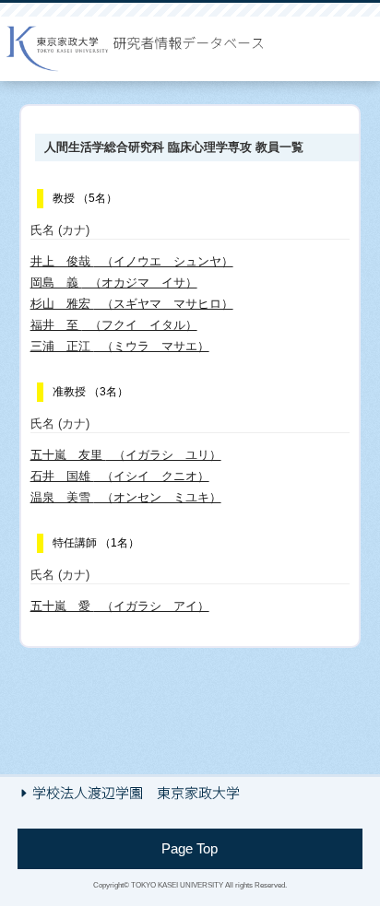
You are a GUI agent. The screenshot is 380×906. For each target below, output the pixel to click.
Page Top (189, 848)
